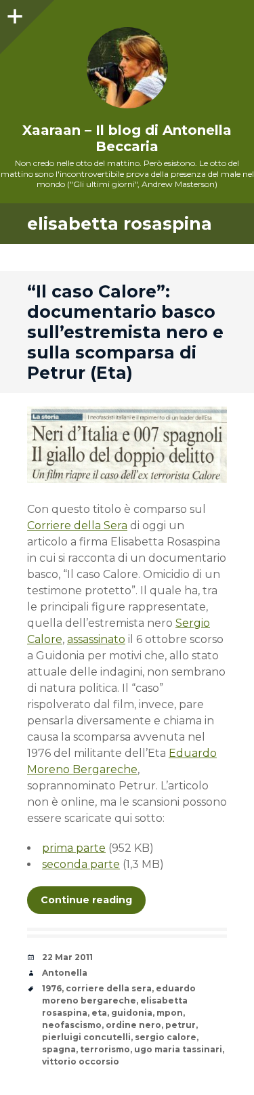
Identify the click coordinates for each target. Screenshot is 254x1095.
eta (99, 1013)
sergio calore (165, 1037)
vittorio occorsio (80, 1061)
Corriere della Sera (77, 525)
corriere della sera (109, 988)
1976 (52, 988)
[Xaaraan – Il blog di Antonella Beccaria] (127, 67)
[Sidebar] (13, 13)
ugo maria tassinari (178, 1049)
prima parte (74, 848)
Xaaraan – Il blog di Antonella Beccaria (127, 138)
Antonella (64, 973)
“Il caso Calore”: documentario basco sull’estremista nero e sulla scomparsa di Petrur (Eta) (125, 332)
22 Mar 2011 (67, 957)
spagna (59, 1049)
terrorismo (105, 1049)
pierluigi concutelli (86, 1037)
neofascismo (72, 1025)
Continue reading (86, 900)
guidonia (131, 1013)
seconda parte (81, 864)
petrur (180, 1025)
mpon (169, 1013)
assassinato (96, 639)
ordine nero (133, 1025)
